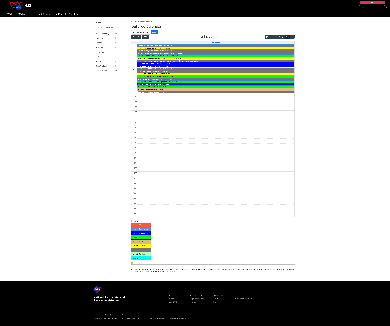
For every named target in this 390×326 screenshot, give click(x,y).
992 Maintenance (151, 92)
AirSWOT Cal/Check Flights (153, 56)
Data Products (101, 66)
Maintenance (151, 69)
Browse (215, 298)
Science (98, 43)
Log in (372, 2)
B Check (150, 71)
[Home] (17, 6)
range (281, 36)
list (292, 36)
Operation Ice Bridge (147, 66)
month (274, 36)
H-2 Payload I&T (151, 84)
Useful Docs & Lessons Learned (104, 28)
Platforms (99, 48)
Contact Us (185, 319)
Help (214, 302)
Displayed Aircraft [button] (141, 32)
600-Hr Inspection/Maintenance (156, 53)
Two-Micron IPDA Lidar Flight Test (155, 82)
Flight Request (43, 14)
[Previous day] (133, 37)
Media (98, 62)
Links (98, 57)
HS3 (27, 5)
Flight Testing (146, 89)
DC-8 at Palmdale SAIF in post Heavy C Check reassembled (161, 61)
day (287, 36)
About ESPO (172, 302)
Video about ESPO (197, 295)
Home (98, 22)
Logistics (99, 38)
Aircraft (193, 302)
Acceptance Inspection (154, 46)
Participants (100, 52)
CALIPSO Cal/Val (148, 64)
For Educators (101, 71)
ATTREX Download (153, 74)
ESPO (8, 14)
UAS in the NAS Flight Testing (152, 76)
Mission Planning (102, 34)
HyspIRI (147, 87)
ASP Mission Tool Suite (67, 14)
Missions (171, 298)
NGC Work (150, 48)
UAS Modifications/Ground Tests (154, 58)
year (268, 36)
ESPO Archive (23, 14)
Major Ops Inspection (153, 51)
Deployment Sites (197, 299)
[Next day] (138, 37)
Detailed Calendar (145, 21)
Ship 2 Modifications (150, 79)
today (145, 36)
